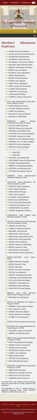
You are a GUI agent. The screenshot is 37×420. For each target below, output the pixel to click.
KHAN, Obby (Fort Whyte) (17, 189)
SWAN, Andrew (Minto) (16, 356)
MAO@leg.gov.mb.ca (18, 392)
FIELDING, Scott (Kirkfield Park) (19, 131)
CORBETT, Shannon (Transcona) (20, 97)
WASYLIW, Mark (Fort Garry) (18, 361)
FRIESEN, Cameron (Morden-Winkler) (22, 139)
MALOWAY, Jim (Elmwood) (18, 231)
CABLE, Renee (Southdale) (18, 83)
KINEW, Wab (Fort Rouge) (17, 192)
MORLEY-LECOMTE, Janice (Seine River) (21, 258)
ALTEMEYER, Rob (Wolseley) (19, 57)
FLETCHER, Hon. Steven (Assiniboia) (22, 133)
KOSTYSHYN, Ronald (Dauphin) (20, 202)
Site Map (4, 404)
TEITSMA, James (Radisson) (18, 358)
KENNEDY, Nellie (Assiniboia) (19, 186)
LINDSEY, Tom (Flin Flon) (17, 226)
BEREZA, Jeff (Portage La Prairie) (20, 67)
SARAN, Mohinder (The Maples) (20, 314)
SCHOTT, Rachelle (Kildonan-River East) (21, 322)
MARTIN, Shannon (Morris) (18, 242)
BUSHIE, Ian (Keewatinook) (18, 78)
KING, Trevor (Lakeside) (17, 194)
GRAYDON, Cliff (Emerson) (18, 150)
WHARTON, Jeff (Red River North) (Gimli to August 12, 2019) (21, 366)
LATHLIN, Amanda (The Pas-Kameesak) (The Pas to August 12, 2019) (21, 222)
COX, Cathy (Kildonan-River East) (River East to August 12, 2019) (21, 102)
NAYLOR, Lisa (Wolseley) (17, 272)
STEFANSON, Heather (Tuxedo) (20, 350)
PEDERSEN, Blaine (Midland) (19, 286)
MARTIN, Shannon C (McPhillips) (20, 244)
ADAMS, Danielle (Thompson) (19, 51)
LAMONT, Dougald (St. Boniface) (20, 210)
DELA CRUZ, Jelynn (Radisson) (19, 114)
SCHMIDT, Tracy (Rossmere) (18, 317)
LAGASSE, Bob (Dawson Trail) (19, 205)
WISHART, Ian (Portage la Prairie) (20, 373)
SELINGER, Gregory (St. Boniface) (20, 331)
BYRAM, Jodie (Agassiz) (17, 81)
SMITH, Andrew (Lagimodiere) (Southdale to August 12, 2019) (21, 339)
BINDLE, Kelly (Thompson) (18, 70)
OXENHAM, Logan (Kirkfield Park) (20, 278)
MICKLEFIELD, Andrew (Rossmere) (21, 252)
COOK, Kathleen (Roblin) (17, 94)
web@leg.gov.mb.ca (18, 413)
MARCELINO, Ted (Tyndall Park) (20, 239)
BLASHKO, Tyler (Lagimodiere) (19, 73)
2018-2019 (16, 152)
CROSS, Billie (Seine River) (18, 106)
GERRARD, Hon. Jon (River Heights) (21, 142)
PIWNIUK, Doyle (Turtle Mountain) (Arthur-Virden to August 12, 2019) (21, 294)
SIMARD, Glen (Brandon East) (19, 333)
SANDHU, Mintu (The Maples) (19, 312)
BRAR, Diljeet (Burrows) (17, 75)
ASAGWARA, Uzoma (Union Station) (21, 62)
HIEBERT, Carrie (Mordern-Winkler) (21, 166)
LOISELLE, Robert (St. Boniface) (20, 228)
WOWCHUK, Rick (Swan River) (19, 375)
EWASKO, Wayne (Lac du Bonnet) (20, 128)
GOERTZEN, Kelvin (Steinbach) (19, 144)
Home (5, 3)
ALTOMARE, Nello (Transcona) (19, 59)
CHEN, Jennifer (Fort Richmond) (20, 86)
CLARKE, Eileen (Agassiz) (18, 89)
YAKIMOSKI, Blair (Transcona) (19, 378)
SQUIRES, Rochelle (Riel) (18, 348)
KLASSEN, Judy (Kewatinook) (19, 197)
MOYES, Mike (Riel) (15, 267)
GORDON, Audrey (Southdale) (19, 147)
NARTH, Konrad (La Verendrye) (19, 269)
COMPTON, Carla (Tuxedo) (18, 91)
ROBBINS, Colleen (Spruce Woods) (21, 306)
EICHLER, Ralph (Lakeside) (18, 125)
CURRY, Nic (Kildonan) (17, 111)
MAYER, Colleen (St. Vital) (18, 247)
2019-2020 (16, 155)
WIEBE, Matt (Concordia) (17, 370)
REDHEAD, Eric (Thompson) (18, 297)
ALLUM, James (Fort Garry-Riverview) (21, 54)
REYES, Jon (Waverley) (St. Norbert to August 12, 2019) (21, 303)
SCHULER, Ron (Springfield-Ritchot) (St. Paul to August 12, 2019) (21, 327)
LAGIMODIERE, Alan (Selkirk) (19, 208)
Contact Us (25, 3)
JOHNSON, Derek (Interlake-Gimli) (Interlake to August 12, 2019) (21, 176)
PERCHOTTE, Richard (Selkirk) (19, 288)
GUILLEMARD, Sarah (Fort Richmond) (22, 160)
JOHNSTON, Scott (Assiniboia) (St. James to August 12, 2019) (21, 183)
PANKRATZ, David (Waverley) (19, 283)
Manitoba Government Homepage (19, 404)
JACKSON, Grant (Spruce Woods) (20, 171)
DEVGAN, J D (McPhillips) (18, 116)
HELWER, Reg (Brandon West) (19, 163)
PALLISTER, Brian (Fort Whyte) (19, 280)
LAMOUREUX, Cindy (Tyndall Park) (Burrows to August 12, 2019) (21, 216)
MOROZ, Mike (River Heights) (19, 261)
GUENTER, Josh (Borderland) (19, 158)
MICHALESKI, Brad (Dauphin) (19, 250)
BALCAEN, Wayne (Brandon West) (20, 65)
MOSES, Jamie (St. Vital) (17, 264)
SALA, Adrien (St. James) (17, 309)
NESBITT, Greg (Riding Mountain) (20, 275)
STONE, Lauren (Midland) (17, 353)
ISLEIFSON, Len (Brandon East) (20, 168)
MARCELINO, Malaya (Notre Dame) (21, 236)
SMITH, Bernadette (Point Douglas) (21, 342)
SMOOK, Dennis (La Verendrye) (19, 345)
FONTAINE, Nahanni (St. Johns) (20, 136)
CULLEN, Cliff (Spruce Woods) (19, 108)
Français (14, 3)
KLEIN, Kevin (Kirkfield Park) (18, 200)
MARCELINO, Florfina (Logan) (19, 234)
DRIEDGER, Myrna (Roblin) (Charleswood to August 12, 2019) (21, 122)
